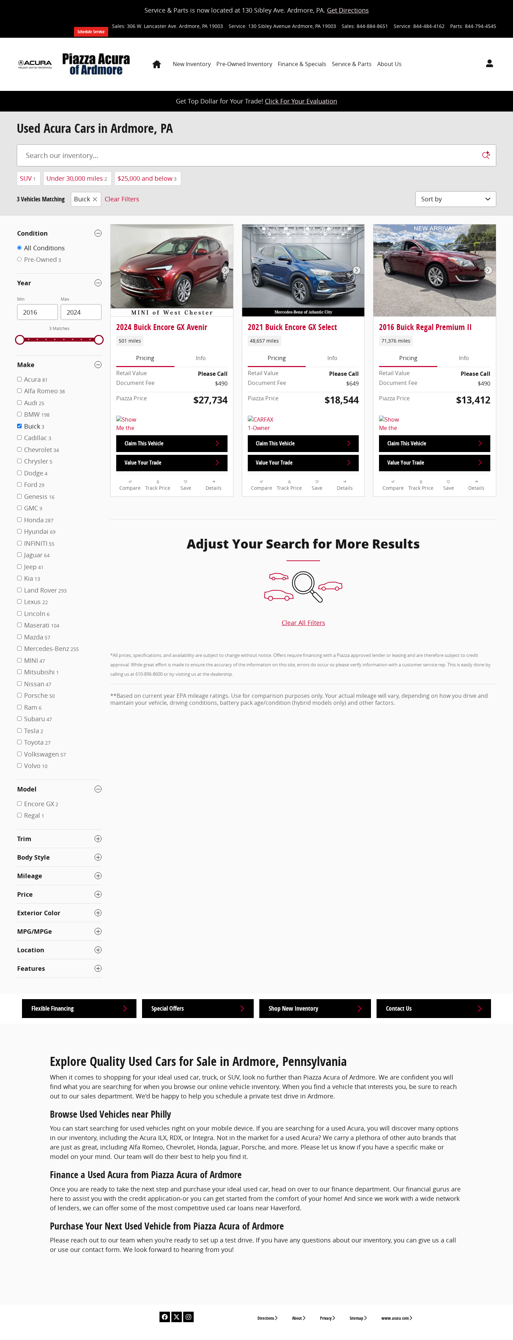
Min (20, 299)
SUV (28, 178)
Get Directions (348, 10)
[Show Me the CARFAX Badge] (392, 424)
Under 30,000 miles (76, 178)
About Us (389, 64)
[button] (172, 341)
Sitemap (356, 1318)
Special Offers (167, 1008)
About (297, 1318)
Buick (82, 199)
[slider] (20, 340)
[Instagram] (188, 1317)
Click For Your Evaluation (301, 101)
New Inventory (192, 64)
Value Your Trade (143, 462)
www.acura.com (395, 1318)
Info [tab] (201, 358)
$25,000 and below (147, 178)
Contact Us (399, 1008)
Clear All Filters (303, 622)
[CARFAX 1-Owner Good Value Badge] (261, 424)
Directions (266, 1318)
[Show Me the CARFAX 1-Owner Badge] (129, 424)
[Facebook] (164, 1317)
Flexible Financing (52, 1008)
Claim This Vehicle (144, 443)
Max (65, 299)
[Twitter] (176, 1317)
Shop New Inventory (293, 1008)
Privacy (326, 1318)
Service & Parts (352, 64)
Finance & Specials (302, 64)
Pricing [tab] (145, 358)
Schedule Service (91, 32)
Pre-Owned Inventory (244, 64)
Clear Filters (122, 199)
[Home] (35, 64)
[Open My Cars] (487, 64)
